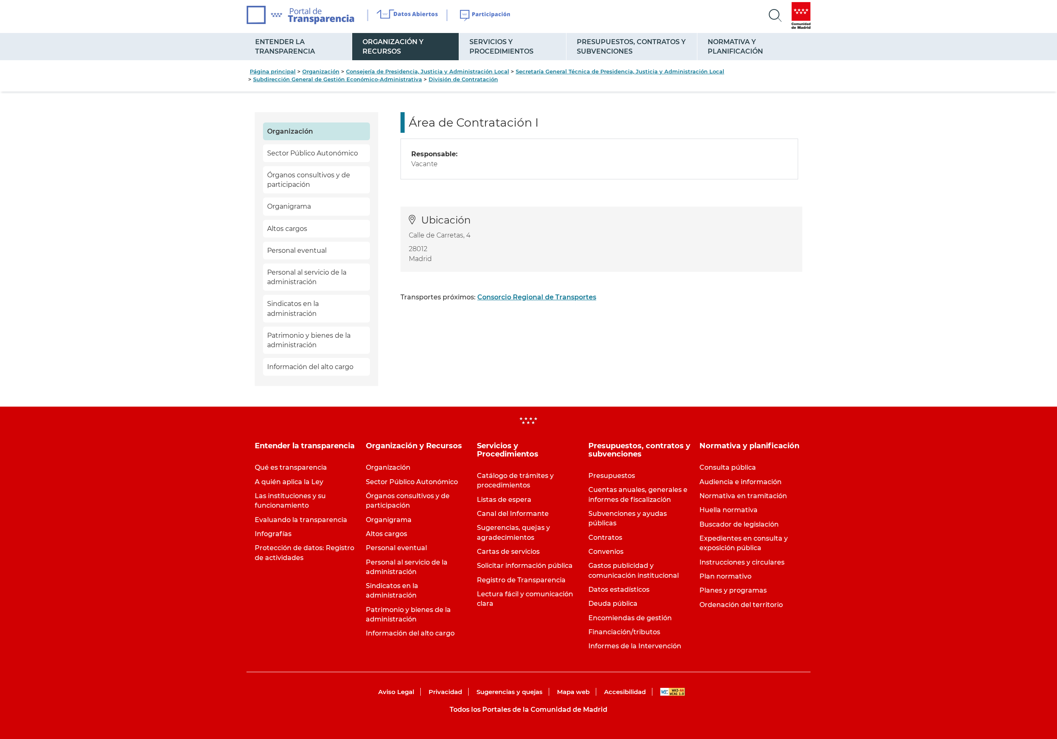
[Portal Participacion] (485, 15)
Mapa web (573, 692)
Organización (320, 71)
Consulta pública (727, 467)
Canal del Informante (513, 514)
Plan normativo (725, 576)
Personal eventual (297, 250)
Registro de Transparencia (521, 580)
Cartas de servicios (508, 551)
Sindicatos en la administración (293, 308)
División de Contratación (463, 79)
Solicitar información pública (525, 566)
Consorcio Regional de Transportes (536, 297)
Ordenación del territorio (741, 605)
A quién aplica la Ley (289, 482)
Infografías (273, 534)
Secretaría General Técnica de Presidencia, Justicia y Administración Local (620, 71)
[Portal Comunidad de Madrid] (801, 15)
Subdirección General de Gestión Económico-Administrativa (337, 79)
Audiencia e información (740, 482)
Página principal (273, 71)
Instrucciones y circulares (741, 562)
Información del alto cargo (310, 367)
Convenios (605, 551)
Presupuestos (611, 476)
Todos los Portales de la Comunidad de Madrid (528, 709)
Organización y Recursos (393, 46)
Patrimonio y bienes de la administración (309, 340)
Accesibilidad (625, 692)
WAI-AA (672, 692)
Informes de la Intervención (634, 646)
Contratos (605, 537)
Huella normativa (728, 510)
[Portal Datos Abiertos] (407, 15)
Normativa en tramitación (743, 496)
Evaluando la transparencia (301, 520)
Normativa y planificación (735, 46)
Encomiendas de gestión (630, 618)
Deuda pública (613, 603)
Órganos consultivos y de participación (308, 179)
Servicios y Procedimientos (501, 46)
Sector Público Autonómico (312, 153)
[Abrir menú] (775, 15)
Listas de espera (504, 500)
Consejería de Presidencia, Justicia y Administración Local (427, 71)
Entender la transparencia (285, 46)
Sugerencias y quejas (509, 692)
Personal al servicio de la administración (306, 277)
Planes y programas (733, 590)
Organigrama (289, 206)
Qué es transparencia (291, 467)
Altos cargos (287, 229)
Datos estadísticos (618, 589)
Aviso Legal (396, 692)
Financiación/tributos (624, 632)
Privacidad (445, 692)
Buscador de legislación (739, 524)
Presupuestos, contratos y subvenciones (631, 46)
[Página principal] (300, 15)
